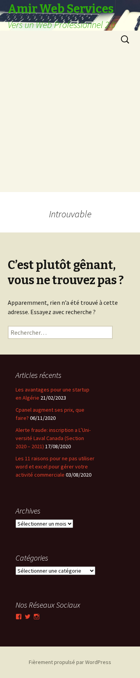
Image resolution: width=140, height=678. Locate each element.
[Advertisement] (70, 122)
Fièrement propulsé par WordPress (70, 662)
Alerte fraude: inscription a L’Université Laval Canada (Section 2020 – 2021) (53, 438)
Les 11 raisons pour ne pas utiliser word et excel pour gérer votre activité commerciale (55, 466)
